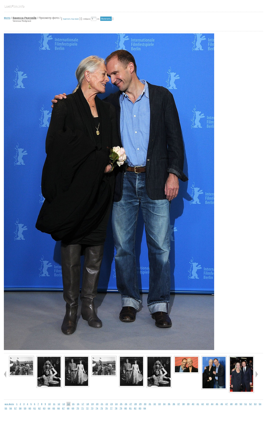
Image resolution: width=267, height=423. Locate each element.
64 (49, 408)
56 (10, 408)
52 (250, 404)
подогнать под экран (71, 19)
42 (202, 404)
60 (30, 408)
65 (54, 408)
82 (135, 408)
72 (87, 408)
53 (255, 404)
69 (73, 408)
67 (63, 408)
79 (121, 408)
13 (63, 404)
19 (92, 404)
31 (150, 404)
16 (78, 404)
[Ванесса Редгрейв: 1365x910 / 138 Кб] (186, 364)
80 (125, 408)
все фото (9, 404)
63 (44, 408)
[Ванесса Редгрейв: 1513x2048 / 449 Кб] (214, 372)
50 (241, 404)
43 (207, 404)
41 (198, 404)
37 (178, 404)
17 (83, 404)
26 (126, 404)
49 (236, 404)
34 (164, 404)
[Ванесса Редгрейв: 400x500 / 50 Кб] (76, 371)
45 (217, 404)
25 (121, 404)
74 (97, 408)
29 (140, 404)
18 (87, 404)
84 (145, 408)
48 (231, 404)
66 (58, 408)
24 (116, 404)
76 (106, 408)
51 (245, 404)
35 (169, 404)
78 (116, 408)
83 (140, 408)
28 (135, 404)
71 (82, 408)
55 (6, 408)
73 (92, 408)
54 (260, 404)
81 (130, 408)
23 (111, 404)
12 (59, 404)
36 (174, 404)
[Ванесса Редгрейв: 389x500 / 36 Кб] (49, 372)
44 (212, 404)
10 (49, 404)
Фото (7, 18)
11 (54, 404)
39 (188, 404)
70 (77, 408)
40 (193, 404)
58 (20, 408)
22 (107, 404)
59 (25, 408)
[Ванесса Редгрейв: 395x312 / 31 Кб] (21, 366)
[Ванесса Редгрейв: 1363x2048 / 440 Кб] (241, 374)
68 (68, 408)
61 (34, 408)
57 (15, 408)
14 (68, 404)
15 (73, 404)
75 (101, 408)
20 (97, 404)
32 (154, 404)
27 (130, 404)
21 (102, 404)
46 (221, 404)
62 (39, 408)
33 (159, 404)
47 (226, 404)
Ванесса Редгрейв (24, 17)
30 (145, 404)
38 (183, 404)
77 (111, 408)
